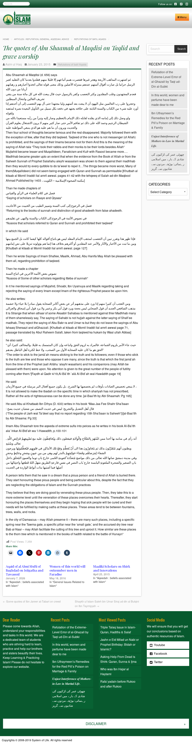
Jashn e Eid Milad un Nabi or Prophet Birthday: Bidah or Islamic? (119, 644)
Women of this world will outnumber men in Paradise (67, 570)
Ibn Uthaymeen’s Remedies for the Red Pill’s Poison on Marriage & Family (70, 666)
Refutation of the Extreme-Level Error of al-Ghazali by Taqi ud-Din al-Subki (70, 632)
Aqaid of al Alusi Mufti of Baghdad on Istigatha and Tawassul (24, 570)
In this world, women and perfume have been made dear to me (167, 100)
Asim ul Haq (13, 64)
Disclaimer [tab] (96, 723)
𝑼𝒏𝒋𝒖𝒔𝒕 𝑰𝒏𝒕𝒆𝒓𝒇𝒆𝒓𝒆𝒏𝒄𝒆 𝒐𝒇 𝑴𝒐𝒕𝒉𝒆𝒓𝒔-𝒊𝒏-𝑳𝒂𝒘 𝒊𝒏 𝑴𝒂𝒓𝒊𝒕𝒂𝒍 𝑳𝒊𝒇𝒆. (167, 141)
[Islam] (16, 17)
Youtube (159, 645)
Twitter (158, 662)
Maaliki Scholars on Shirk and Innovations (111, 568)
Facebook (160, 653)
